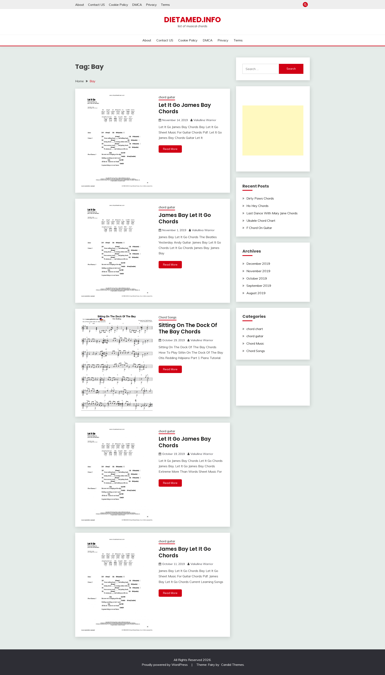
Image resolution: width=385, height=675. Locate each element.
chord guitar (167, 97)
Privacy (151, 5)
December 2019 (258, 264)
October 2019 (256, 278)
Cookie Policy (118, 5)
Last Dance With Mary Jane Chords (272, 213)
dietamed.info (192, 19)
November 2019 (258, 271)
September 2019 (258, 286)
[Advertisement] (272, 130)
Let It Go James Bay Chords (185, 108)
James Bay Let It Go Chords (185, 218)
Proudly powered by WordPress (165, 665)
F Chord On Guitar (259, 228)
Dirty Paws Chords (260, 198)
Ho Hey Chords (257, 206)
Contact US (96, 5)
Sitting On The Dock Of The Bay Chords (188, 328)
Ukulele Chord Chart (260, 221)
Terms (165, 5)
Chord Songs (167, 317)
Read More (170, 149)
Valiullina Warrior (205, 120)
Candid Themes (232, 665)
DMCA (137, 5)
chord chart (254, 329)
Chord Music (255, 343)
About (79, 5)
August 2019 (255, 293)
